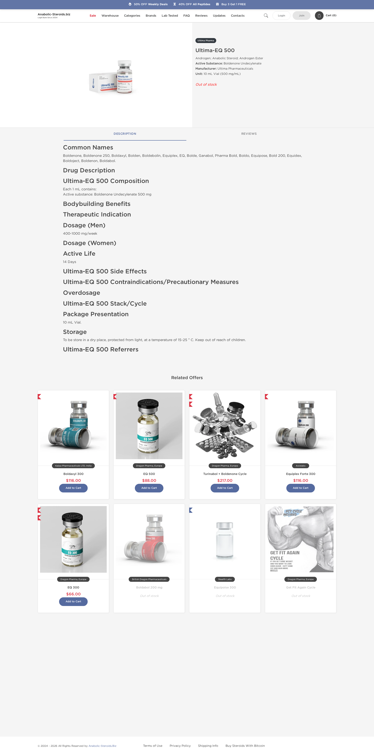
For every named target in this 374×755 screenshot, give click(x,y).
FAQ (186, 16)
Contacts (238, 16)
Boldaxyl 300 (73, 474)
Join (301, 15)
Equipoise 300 (225, 587)
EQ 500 (149, 474)
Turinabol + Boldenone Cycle (225, 474)
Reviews (201, 16)
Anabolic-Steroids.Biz (102, 745)
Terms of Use (152, 746)
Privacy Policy (180, 746)
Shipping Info (208, 746)
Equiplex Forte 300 (300, 474)
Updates (219, 16)
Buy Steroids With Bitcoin (245, 746)
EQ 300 (73, 587)
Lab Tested (170, 16)
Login (281, 15)
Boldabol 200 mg (149, 587)
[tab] (125, 134)
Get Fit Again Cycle (300, 587)
